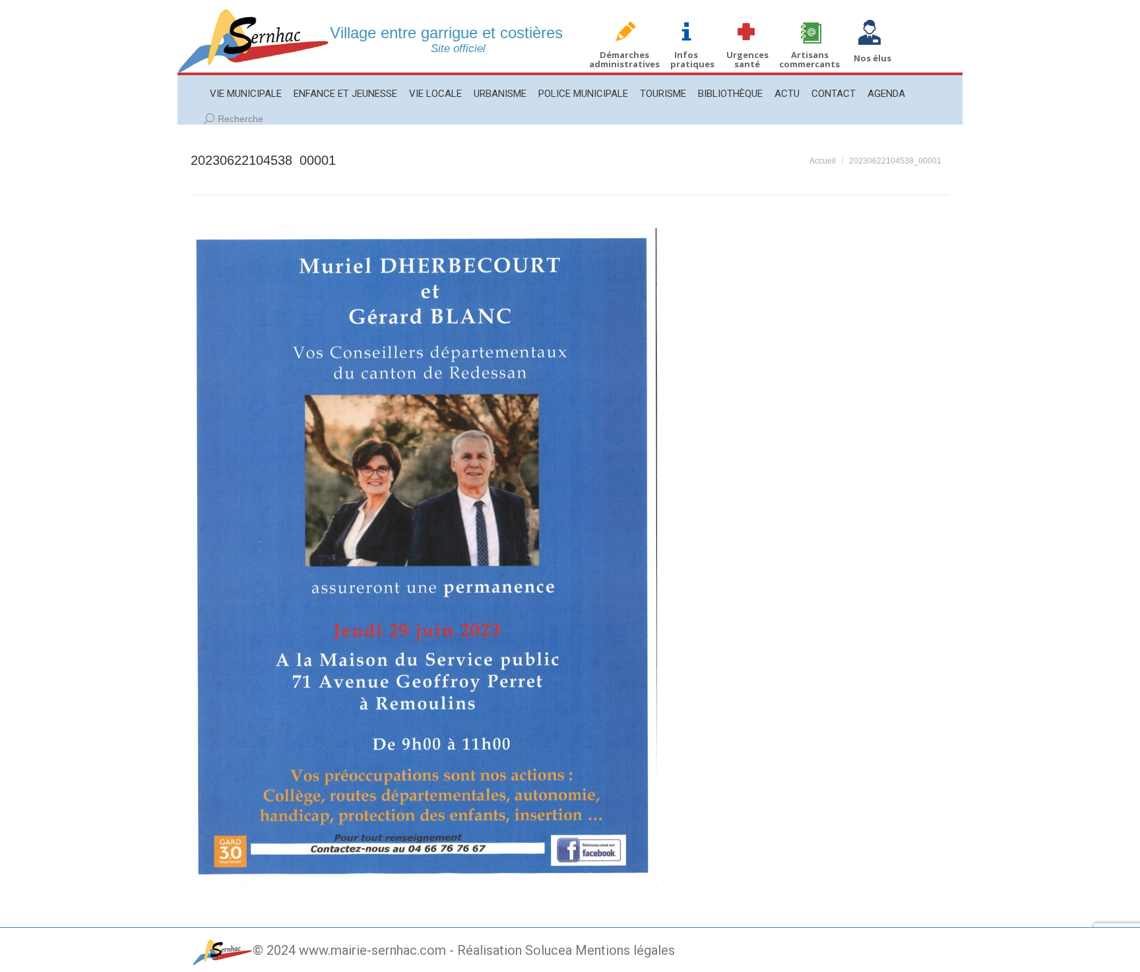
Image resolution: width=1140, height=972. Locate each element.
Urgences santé (747, 59)
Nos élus (872, 58)
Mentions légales (625, 950)
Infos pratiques (692, 59)
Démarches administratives (624, 59)
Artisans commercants (809, 59)
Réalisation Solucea (514, 950)
